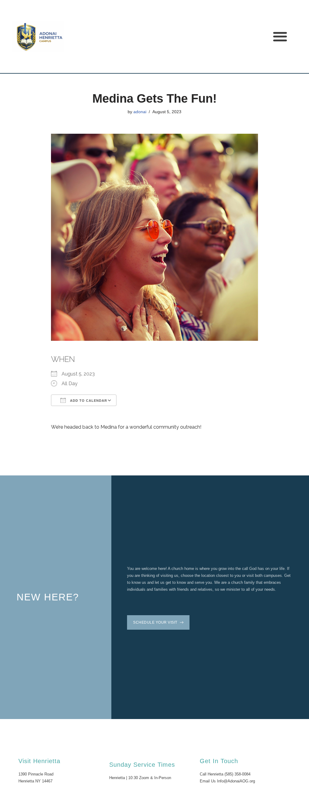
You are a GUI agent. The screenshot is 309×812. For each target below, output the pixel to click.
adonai (139, 111)
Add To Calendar (88, 400)
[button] (280, 36)
